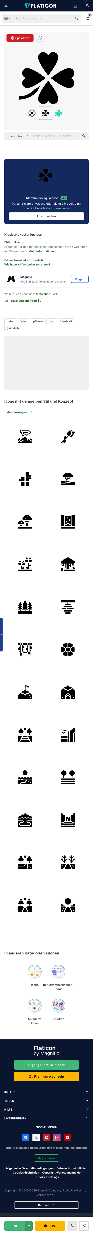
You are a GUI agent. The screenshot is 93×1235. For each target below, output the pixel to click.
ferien (23, 321)
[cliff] (68, 734)
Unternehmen (15, 1118)
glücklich (13, 328)
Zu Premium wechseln (46, 1076)
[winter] (25, 905)
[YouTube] (67, 1137)
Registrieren (46, 1158)
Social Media (46, 1127)
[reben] (25, 649)
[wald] (25, 607)
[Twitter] (36, 1137)
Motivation (43, 294)
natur (10, 321)
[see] (25, 820)
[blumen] (25, 564)
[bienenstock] (68, 607)
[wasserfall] (68, 521)
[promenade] (25, 734)
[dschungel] (68, 564)
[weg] (68, 905)
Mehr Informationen (56, 208)
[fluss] (68, 777)
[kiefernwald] (25, 862)
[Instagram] (57, 1137)
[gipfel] (25, 692)
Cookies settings (47, 1177)
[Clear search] (67, 18)
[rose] (68, 436)
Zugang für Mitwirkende (46, 1065)
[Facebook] (25, 1137)
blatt (52, 321)
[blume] (68, 649)
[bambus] (25, 479)
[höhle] (68, 692)
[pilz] (25, 521)
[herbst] (68, 862)
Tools (9, 1101)
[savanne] (68, 479)
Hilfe (8, 1109)
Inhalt (9, 1092)
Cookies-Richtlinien (26, 1172)
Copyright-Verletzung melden (62, 1172)
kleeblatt (66, 321)
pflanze (38, 321)
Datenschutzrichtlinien (72, 1168)
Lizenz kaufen (46, 216)
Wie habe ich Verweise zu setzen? (27, 264)
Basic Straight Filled (23, 300)
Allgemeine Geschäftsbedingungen (30, 1168)
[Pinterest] (46, 1137)
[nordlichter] (25, 436)
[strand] (25, 777)
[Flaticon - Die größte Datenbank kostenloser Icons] (40, 5)
